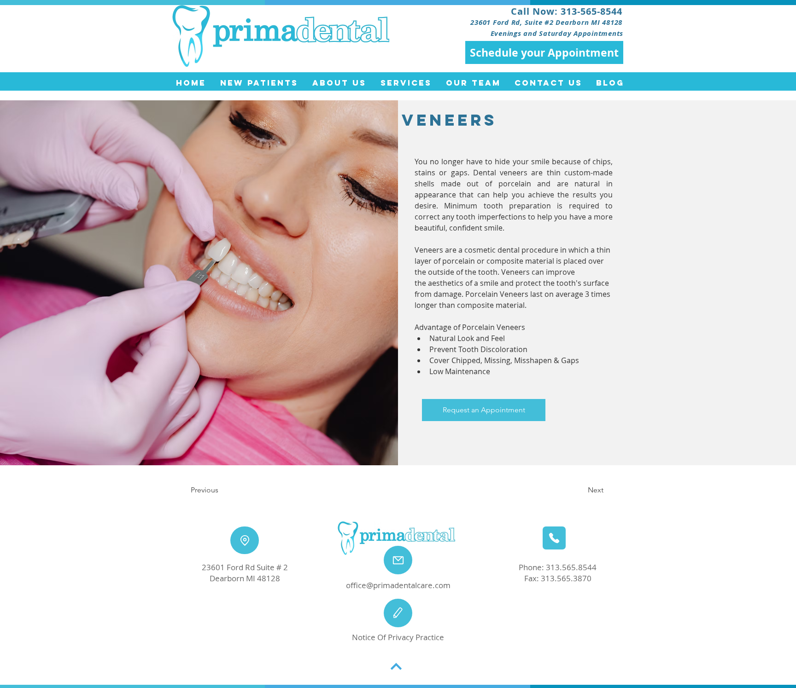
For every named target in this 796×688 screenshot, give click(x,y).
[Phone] (554, 537)
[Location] (244, 540)
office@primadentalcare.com (398, 585)
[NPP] (398, 613)
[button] (483, 410)
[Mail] (398, 560)
